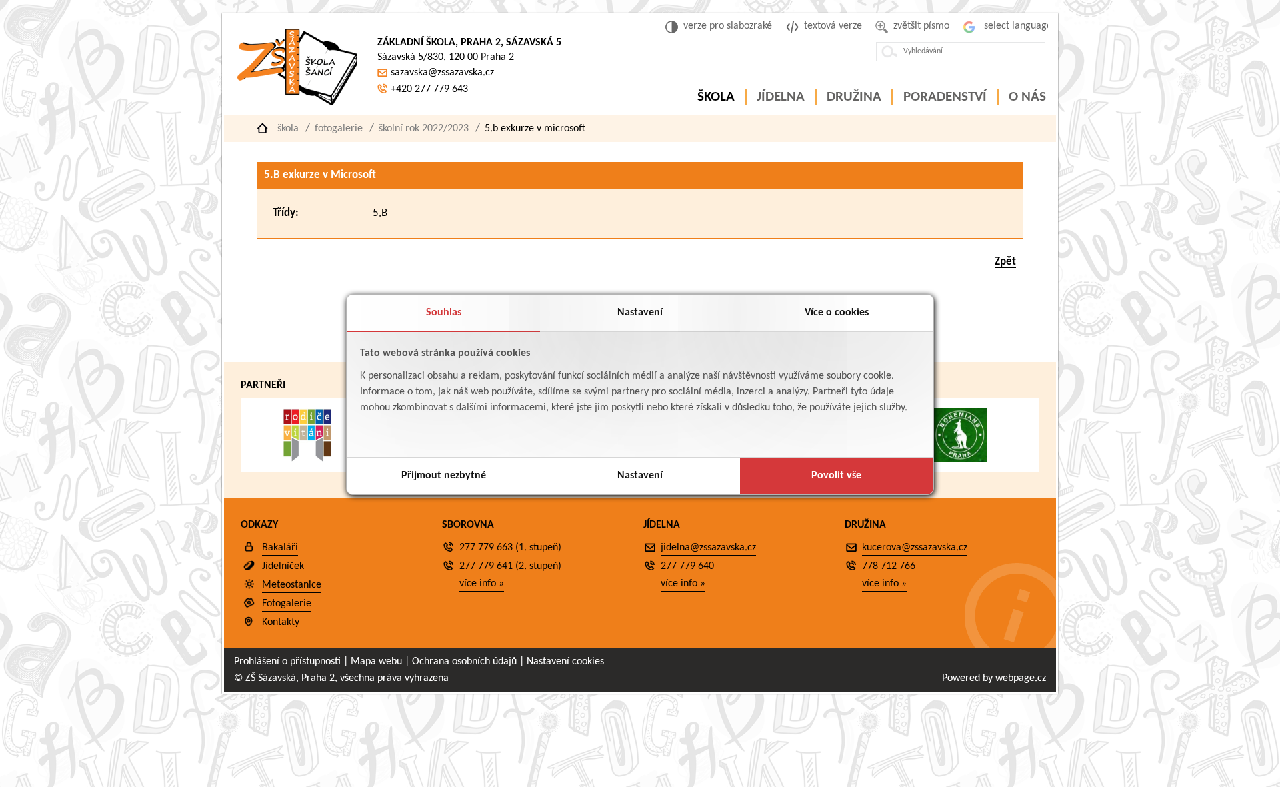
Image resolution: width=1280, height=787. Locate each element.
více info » (481, 583)
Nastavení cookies (565, 661)
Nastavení (640, 312)
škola (288, 128)
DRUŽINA (854, 97)
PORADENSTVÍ (945, 97)
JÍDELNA (781, 97)
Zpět (1005, 261)
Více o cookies (837, 312)
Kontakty (280, 622)
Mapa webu (376, 661)
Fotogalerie (339, 128)
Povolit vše (836, 475)
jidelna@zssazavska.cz (708, 547)
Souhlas (443, 312)
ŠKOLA (716, 97)
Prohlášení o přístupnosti (287, 661)
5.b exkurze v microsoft (535, 128)
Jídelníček (283, 566)
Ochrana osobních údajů (464, 661)
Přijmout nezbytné (443, 475)
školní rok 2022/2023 (424, 128)
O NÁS (1027, 97)
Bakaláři (280, 547)
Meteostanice (291, 585)
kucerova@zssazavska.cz (914, 547)
